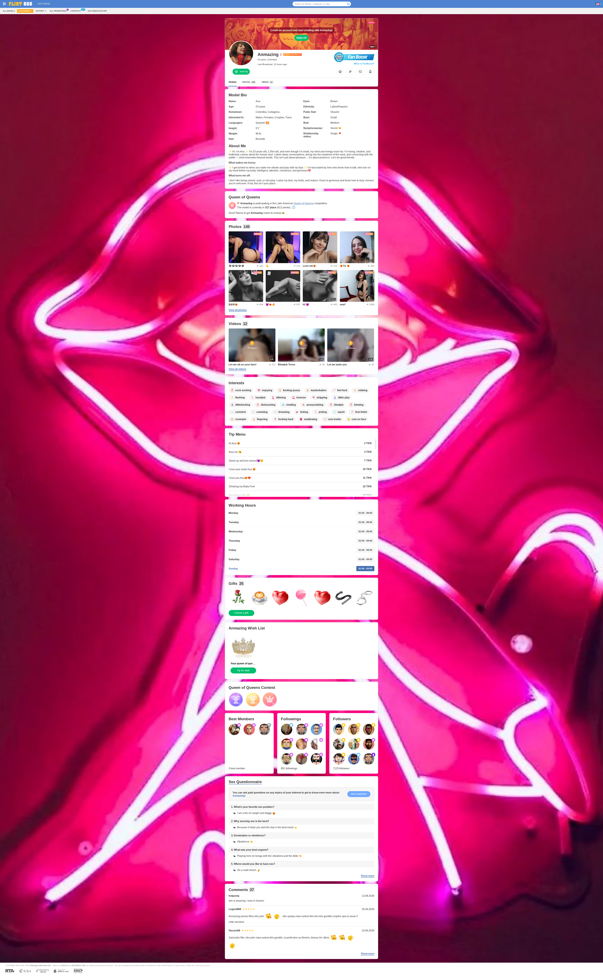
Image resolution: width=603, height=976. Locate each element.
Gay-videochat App (97, 11)
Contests (75, 11)
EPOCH (65, 965)
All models (9, 11)
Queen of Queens (303, 203)
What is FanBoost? (364, 63)
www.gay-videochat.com (40, 965)
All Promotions (58, 11)
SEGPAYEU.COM (78, 965)
